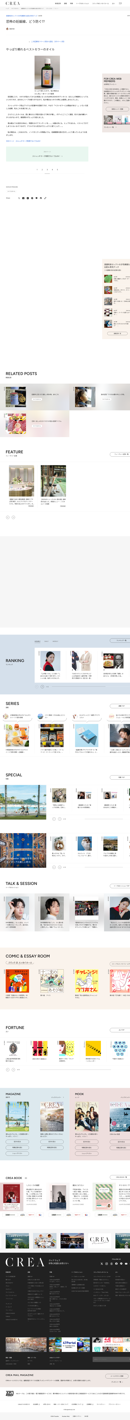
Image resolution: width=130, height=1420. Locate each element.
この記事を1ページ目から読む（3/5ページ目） (48, 41)
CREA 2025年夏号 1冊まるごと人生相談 (55, 1305)
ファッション (9, 1298)
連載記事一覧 (117, 333)
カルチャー (9, 1289)
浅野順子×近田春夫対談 (78, 1285)
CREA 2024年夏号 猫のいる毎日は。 (55, 1325)
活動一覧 (52, 1364)
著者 (29, 1364)
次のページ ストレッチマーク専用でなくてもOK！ (23, 141)
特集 (71, 3)
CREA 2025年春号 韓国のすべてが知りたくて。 (57, 1310)
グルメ (7, 1286)
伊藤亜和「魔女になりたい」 (101, 1279)
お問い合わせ (46, 1404)
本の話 (86, 1416)
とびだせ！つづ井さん (99, 1286)
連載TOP (30, 1276)
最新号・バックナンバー (12, 1361)
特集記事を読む (17, 1147)
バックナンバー (56, 1097)
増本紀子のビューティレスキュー (36, 1320)
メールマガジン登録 (116, 1376)
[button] (8, 517)
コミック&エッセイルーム (100, 3)
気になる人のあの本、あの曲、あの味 (80, 1280)
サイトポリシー (101, 1404)
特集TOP (52, 1276)
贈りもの (8, 1279)
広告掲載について (76, 1404)
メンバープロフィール (56, 1361)
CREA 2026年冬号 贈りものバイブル (55, 1293)
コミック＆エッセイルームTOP (101, 1276)
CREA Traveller (55, 1416)
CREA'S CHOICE (10, 1313)
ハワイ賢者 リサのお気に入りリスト (36, 1287)
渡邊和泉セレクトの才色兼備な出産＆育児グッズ (24, 16)
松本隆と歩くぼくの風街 (78, 1288)
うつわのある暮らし (33, 1305)
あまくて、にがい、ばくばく (101, 1295)
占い (113, 3)
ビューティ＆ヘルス (11, 1295)
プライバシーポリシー (115, 1404)
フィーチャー (9, 1310)
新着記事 (58, 3)
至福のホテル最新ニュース (35, 1294)
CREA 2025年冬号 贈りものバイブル (55, 1315)
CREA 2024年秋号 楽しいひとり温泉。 (55, 1320)
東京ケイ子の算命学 (120, 1289)
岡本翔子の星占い (120, 1279)
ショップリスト (17, 1153)
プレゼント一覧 (109, 127)
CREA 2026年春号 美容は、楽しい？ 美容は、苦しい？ (58, 1286)
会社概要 (35, 1404)
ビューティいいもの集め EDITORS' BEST (34, 1310)
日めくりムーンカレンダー (122, 1292)
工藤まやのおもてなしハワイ (35, 1291)
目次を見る (17, 1142)
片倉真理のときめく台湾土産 (35, 1283)
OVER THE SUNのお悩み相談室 (80, 1291)
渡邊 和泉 (12, 29)
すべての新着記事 (10, 1276)
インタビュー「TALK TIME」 (101, 1292)
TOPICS (8, 1316)
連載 (65, 3)
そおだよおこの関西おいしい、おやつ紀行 (36, 1298)
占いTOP (117, 1276)
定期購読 (89, 1404)
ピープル (30, 1361)
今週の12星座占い (120, 1286)
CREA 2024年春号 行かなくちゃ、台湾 (55, 1330)
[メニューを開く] (120, 3)
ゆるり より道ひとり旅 (99, 1305)
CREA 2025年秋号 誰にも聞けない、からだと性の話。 (58, 1299)
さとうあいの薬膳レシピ (34, 1302)
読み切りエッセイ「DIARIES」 (101, 1283)
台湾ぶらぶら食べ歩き (34, 1279)
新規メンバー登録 (117, 109)
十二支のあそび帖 (98, 1289)
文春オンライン (77, 1416)
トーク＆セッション (82, 3)
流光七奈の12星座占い (121, 1283)
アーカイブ (9, 1307)
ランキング (9, 1304)
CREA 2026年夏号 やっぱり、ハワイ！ (55, 1280)
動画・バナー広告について (61, 1404)
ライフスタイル (11, 191)
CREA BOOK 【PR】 (11, 1364)
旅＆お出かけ (9, 1283)
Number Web (65, 1416)
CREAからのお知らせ (11, 1319)
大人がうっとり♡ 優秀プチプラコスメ (36, 1315)
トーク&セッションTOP (78, 1276)
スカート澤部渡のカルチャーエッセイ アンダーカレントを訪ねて (101, 1300)
